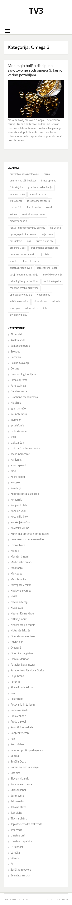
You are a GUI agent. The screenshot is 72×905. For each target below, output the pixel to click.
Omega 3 (16, 648)
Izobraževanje (18, 431)
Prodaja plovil (18, 721)
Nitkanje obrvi (19, 619)
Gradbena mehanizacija (24, 397)
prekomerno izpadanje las (44, 248)
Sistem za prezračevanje (25, 767)
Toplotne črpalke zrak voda (26, 824)
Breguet (15, 351)
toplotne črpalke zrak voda (24, 288)
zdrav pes (15, 308)
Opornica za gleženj (22, 653)
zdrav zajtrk (31, 308)
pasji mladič (16, 241)
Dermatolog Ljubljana (23, 374)
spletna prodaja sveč (21, 268)
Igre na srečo (18, 408)
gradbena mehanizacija (40, 187)
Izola (13, 437)
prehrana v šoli (18, 248)
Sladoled (16, 773)
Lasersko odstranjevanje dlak (27, 539)
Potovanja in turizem (23, 704)
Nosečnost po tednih (23, 625)
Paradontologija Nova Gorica (27, 670)
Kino (13, 471)
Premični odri (18, 716)
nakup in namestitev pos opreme (27, 228)
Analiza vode (18, 340)
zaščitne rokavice (19, 301)
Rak (13, 739)
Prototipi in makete (22, 727)
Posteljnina (17, 699)
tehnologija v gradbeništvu (24, 281)
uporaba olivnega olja (21, 295)
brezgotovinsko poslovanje (24, 174)
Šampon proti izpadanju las (27, 750)
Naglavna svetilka (21, 591)
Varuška (15, 853)
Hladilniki (16, 403)
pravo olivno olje (45, 241)
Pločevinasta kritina (22, 687)
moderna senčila (18, 221)
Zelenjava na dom (21, 875)
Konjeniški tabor (20, 505)
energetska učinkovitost (23, 181)
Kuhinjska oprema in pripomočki (30, 534)
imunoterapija (17, 194)
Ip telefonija (17, 425)
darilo (47, 174)
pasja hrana (47, 234)
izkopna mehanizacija (38, 201)
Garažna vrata (19, 391)
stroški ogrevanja (52, 275)
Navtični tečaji (19, 602)
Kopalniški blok (19, 516)
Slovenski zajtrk (20, 778)
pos (29, 241)
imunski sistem (38, 194)
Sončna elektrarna (21, 784)
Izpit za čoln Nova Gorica (25, 448)
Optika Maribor (20, 659)
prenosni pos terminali (22, 254)
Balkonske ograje (20, 346)
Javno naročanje (20, 454)
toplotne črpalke (52, 281)
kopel (49, 207)
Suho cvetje (17, 796)
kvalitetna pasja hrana (33, 214)
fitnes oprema (48, 181)
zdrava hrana (40, 301)
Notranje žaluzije (20, 630)
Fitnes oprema (19, 380)
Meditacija (17, 568)
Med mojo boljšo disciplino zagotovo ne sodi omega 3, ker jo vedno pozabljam (35, 70)
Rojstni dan (17, 744)
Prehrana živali (19, 710)
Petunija (15, 682)
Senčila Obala (18, 761)
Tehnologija (17, 801)
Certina (15, 368)
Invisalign (16, 420)
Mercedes (16, 573)
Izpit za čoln (18, 442)
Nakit (14, 596)
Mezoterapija (18, 579)
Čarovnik (16, 357)
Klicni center (18, 477)
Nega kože (17, 608)
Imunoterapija (19, 414)
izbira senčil (16, 201)
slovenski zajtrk (30, 261)
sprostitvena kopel (47, 268)
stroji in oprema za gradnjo (24, 275)
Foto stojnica (18, 386)
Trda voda (16, 830)
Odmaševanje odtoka (23, 636)
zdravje (56, 301)
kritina (13, 214)
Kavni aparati (18, 465)
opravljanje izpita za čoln (23, 234)
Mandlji (15, 551)
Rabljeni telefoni (20, 733)
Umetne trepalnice (21, 841)
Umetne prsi (18, 835)
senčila (13, 261)
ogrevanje (55, 228)
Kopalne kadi (18, 511)
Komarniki (16, 499)
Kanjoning (16, 459)
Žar (12, 864)
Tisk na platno (19, 818)
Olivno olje (17, 642)
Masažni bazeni (19, 556)
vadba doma (43, 295)
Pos (13, 693)
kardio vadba (34, 207)
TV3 (36, 10)
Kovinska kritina (20, 528)
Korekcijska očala (21, 522)
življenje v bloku (18, 315)
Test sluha (16, 813)
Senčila (15, 756)
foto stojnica (16, 187)
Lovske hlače (18, 545)
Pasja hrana (17, 676)
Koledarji (16, 488)
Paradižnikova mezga (23, 664)
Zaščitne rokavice (21, 870)
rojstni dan (44, 254)
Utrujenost (17, 847)
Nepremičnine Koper (23, 613)
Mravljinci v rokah (21, 585)
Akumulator (17, 334)
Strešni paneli (18, 790)
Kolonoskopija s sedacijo (25, 494)
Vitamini (15, 858)
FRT (66, 899)
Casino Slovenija (20, 363)
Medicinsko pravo (21, 562)
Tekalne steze (18, 807)
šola (45, 308)
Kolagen (15, 482)
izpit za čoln (16, 207)
